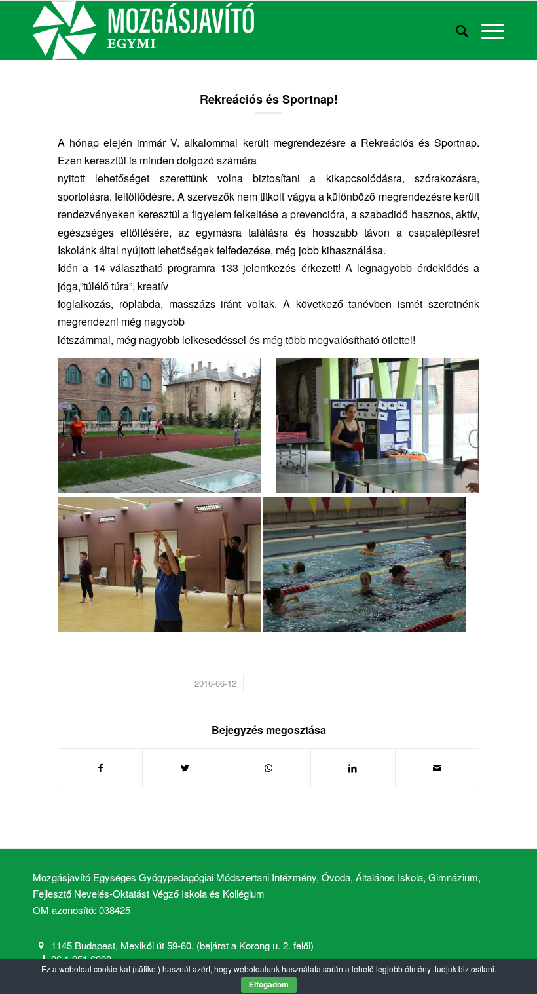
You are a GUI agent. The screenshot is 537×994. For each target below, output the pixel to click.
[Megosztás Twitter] (184, 768)
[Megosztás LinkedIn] (352, 768)
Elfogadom (269, 984)
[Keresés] (455, 30)
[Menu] (486, 30)
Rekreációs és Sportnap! (269, 98)
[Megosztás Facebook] (100, 768)
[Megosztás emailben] (437, 768)
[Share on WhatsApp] (268, 768)
